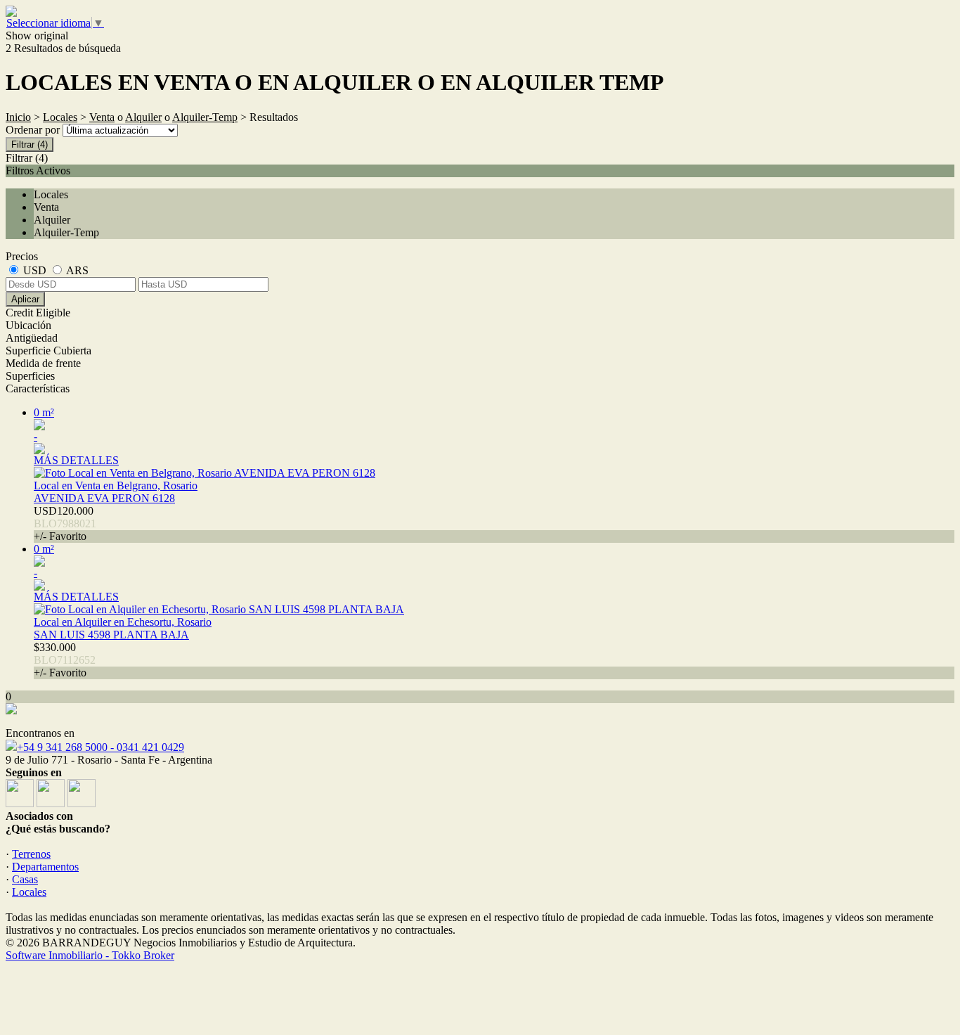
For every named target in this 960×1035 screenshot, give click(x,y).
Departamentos (45, 867)
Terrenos (31, 854)
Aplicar (25, 299)
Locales (60, 117)
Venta (102, 117)
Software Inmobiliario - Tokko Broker (90, 955)
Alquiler (143, 117)
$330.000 (65, 660)
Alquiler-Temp (205, 117)
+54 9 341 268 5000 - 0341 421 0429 (100, 747)
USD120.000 (65, 523)
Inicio (18, 117)
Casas (25, 879)
